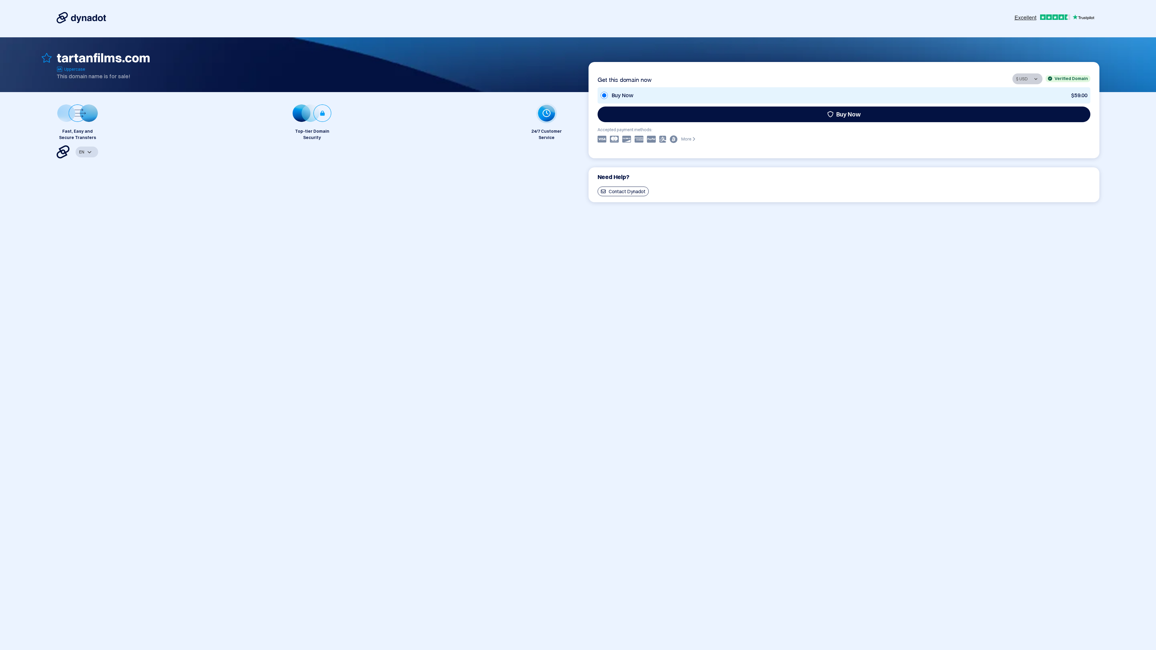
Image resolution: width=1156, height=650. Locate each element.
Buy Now (848, 114)
